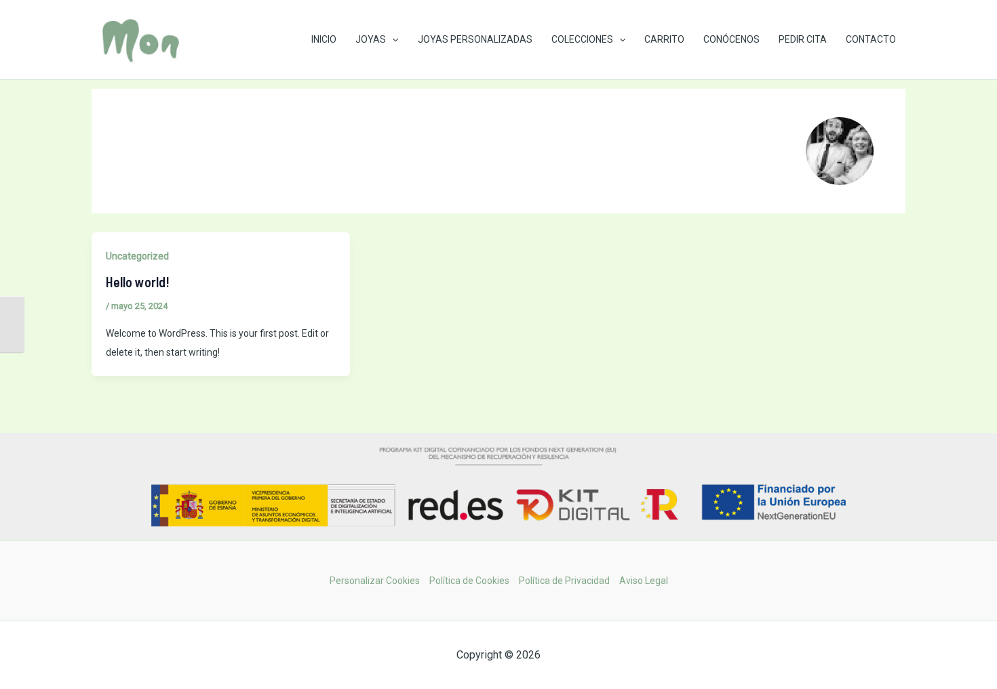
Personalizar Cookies (375, 580)
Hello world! (138, 282)
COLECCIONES (582, 39)
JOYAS (370, 39)
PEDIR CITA (803, 39)
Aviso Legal (643, 580)
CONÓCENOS (731, 39)
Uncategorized (137, 256)
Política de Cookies (469, 580)
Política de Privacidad (564, 580)
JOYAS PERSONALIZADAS (475, 39)
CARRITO (664, 39)
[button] (392, 39)
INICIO (323, 39)
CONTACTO (871, 39)
